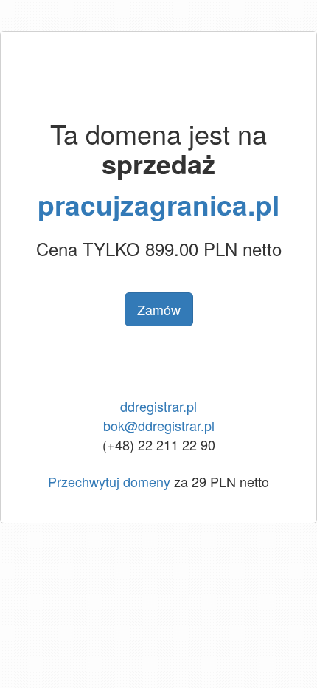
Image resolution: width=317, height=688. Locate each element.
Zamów (159, 309)
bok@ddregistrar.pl (159, 425)
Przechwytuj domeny (109, 481)
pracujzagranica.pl (158, 204)
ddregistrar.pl (158, 406)
